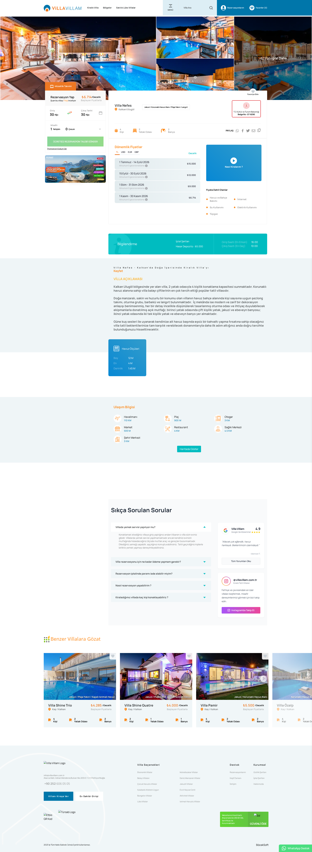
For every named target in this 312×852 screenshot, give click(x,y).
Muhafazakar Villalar (189, 772)
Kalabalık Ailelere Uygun (148, 790)
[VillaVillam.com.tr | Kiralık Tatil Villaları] (62, 8)
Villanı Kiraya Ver (58, 796)
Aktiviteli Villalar (187, 795)
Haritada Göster (189, 449)
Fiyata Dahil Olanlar (217, 189)
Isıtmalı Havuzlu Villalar (190, 801)
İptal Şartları (182, 241)
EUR (130, 152)
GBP (137, 152)
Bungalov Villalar (144, 795)
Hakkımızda (259, 784)
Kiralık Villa (92, 7)
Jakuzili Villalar (186, 784)
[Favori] (113, 656)
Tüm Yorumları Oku (241, 561)
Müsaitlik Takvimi (63, 86)
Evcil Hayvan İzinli (187, 790)
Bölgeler (107, 7)
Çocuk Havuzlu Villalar (147, 784)
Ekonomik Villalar (144, 772)
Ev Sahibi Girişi (89, 796)
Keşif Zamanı (235, 778)
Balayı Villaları (143, 778)
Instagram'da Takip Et (242, 610)
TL (117, 152)
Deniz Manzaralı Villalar (190, 778)
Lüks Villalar (142, 801)
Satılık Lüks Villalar (126, 7)
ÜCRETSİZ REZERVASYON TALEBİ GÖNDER (75, 141)
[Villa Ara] (211, 8)
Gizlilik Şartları (260, 772)
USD (123, 152)
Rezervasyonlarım (238, 772)
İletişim (233, 784)
